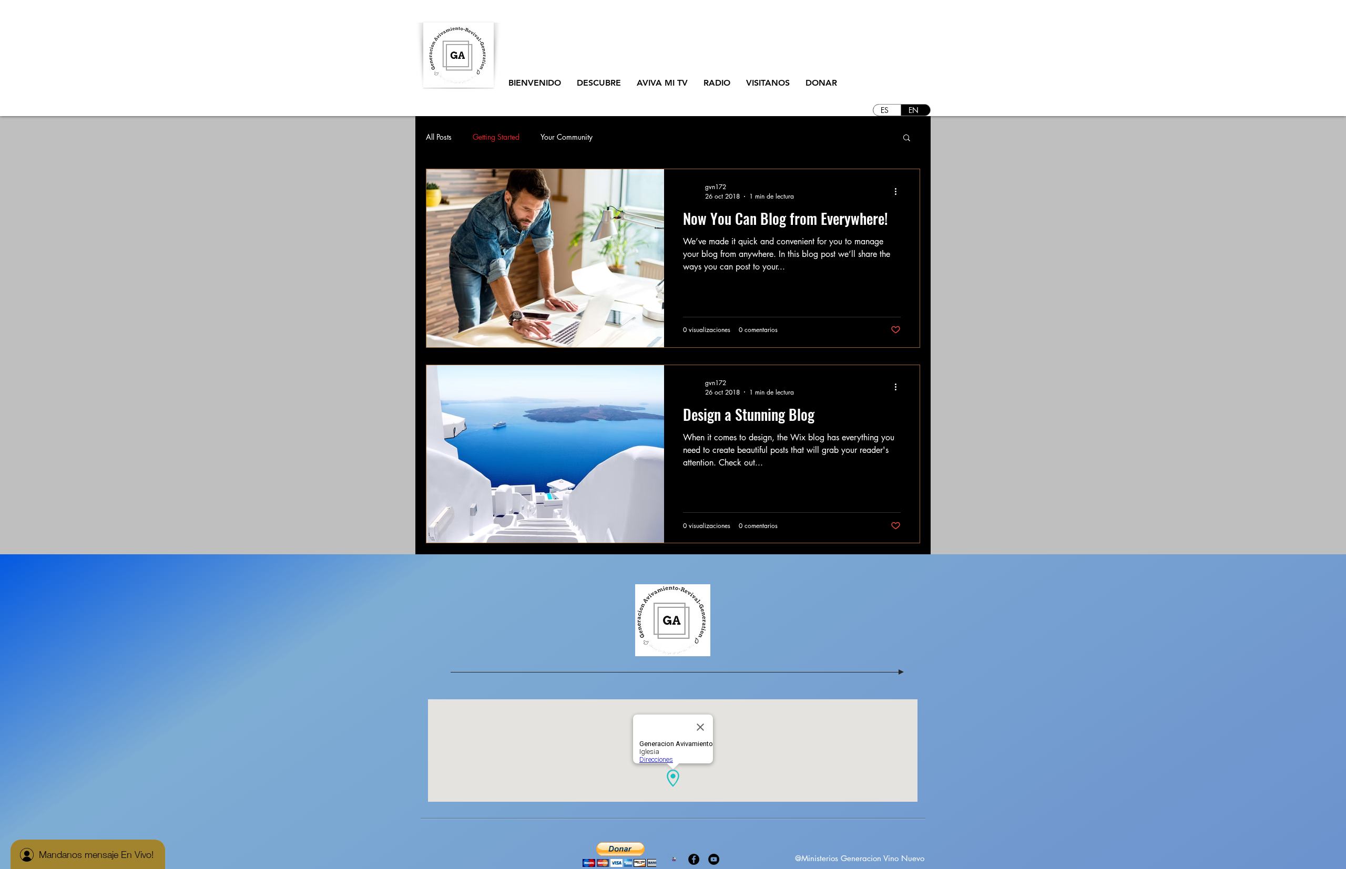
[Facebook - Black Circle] (693, 859)
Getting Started (496, 137)
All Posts (439, 137)
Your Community (567, 137)
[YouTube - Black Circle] (713, 859)
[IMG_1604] (673, 859)
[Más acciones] (899, 191)
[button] (599, 83)
